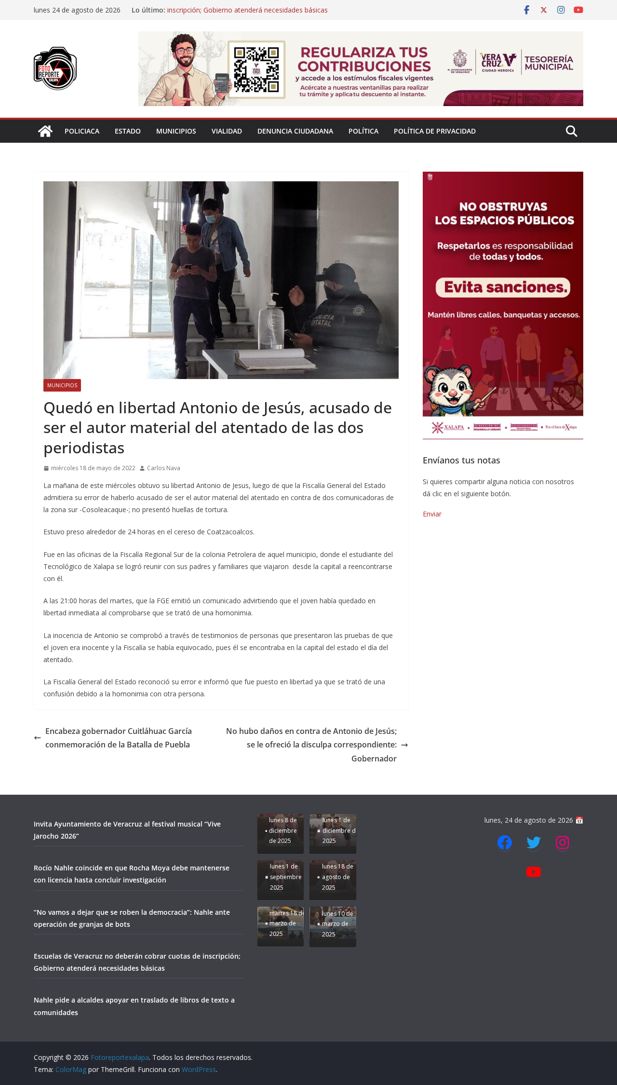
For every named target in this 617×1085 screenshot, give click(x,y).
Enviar (432, 513)
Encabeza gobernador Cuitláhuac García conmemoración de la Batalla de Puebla (118, 738)
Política (363, 131)
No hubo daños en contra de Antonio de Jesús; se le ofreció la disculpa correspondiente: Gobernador (311, 745)
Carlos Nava (163, 468)
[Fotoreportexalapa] (45, 131)
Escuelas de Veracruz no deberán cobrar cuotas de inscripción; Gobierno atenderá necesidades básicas (247, 14)
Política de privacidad (435, 131)
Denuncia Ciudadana (295, 131)
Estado (128, 131)
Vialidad (227, 131)
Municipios (176, 131)
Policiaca (82, 131)
